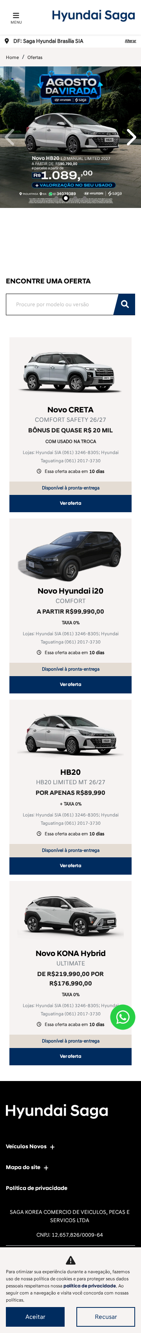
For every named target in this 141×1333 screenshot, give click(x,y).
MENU (16, 22)
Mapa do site (23, 1167)
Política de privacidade (36, 1188)
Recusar (106, 1317)
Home (12, 58)
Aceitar (35, 1317)
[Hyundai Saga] (93, 15)
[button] (10, 137)
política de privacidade (89, 1286)
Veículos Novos (26, 1146)
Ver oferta (70, 503)
